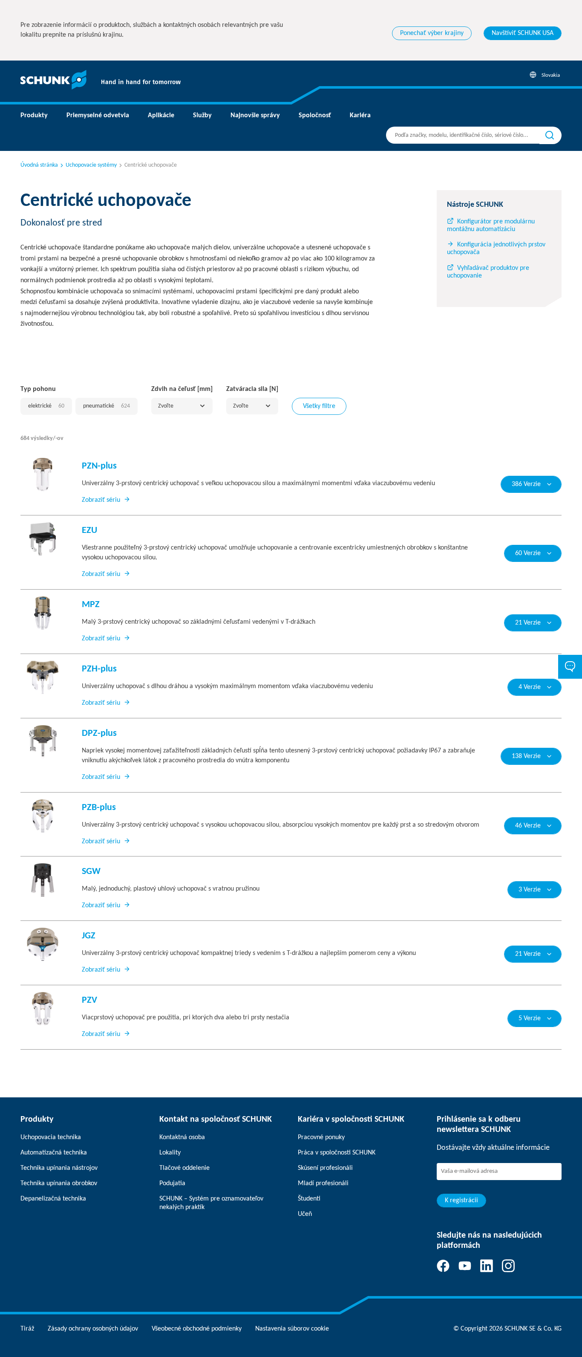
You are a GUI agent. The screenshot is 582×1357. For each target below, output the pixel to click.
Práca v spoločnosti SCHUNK (336, 1152)
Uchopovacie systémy (91, 165)
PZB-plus (99, 808)
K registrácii (461, 1200)
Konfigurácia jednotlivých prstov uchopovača (496, 248)
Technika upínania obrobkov (58, 1183)
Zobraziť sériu (101, 500)
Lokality (170, 1152)
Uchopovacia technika (50, 1137)
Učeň (305, 1214)
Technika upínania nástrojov (59, 1168)
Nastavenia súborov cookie (292, 1328)
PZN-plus (99, 466)
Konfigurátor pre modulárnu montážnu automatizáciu (491, 225)
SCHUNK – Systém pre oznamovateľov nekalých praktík (211, 1203)
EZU (89, 530)
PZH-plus (99, 669)
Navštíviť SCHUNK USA (522, 33)
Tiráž (27, 1328)
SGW (91, 872)
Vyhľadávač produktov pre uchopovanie (488, 272)
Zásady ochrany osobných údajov (93, 1328)
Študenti (309, 1198)
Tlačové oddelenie (184, 1168)
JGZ (88, 936)
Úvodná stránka (39, 165)
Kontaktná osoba (182, 1137)
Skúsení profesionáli (325, 1168)
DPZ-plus (99, 733)
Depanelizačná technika (53, 1198)
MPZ (91, 605)
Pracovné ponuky (321, 1137)
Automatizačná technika (53, 1152)
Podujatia (172, 1183)
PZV (89, 1000)
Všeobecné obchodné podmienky (197, 1328)
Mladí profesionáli (323, 1183)
